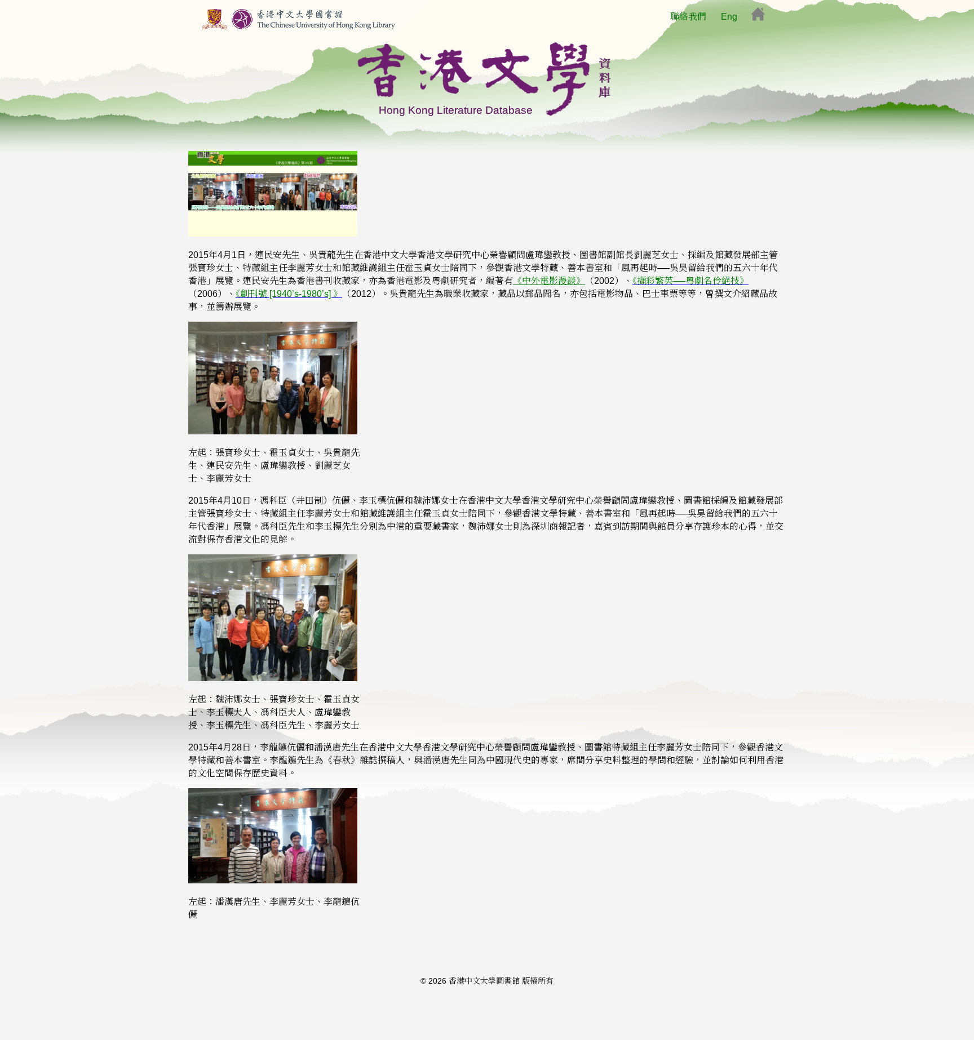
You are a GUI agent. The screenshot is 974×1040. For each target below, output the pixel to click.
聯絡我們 (688, 16)
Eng (729, 16)
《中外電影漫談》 (549, 281)
